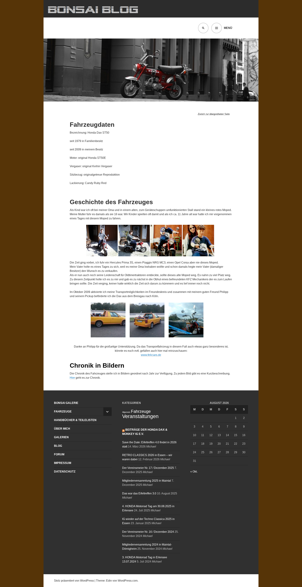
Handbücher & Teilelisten (75, 420)
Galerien (61, 437)
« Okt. (193, 471)
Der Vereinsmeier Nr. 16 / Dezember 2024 (148, 531)
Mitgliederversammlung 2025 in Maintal (146, 480)
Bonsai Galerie (66, 402)
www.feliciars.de (151, 354)
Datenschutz (65, 471)
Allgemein (126, 412)
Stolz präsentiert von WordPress (74, 580)
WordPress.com (128, 580)
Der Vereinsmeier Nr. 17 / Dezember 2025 (148, 467)
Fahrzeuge (63, 411)
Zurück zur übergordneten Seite (214, 114)
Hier (73, 377)
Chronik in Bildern (97, 365)
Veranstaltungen (140, 416)
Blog (58, 445)
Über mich (62, 428)
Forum (59, 454)
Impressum (62, 462)
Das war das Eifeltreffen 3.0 (139, 493)
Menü (228, 27)
